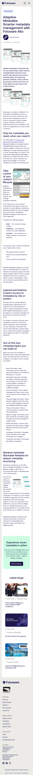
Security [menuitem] (5, 737)
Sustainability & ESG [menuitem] (9, 740)
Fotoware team (14, 37)
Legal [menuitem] (4, 734)
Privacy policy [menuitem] (17, 773)
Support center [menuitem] (7, 718)
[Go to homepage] (9, 4)
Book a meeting (16, 564)
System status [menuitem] (7, 726)
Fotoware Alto (8, 11)
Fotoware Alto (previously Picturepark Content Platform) (13, 142)
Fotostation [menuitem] (6, 721)
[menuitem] (3, 763)
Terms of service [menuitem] (9, 773)
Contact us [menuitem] (6, 710)
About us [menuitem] (5, 699)
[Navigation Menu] (25, 3)
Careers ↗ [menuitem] (5, 705)
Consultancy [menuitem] (6, 724)
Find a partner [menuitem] (7, 708)
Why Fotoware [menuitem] (7, 702)
